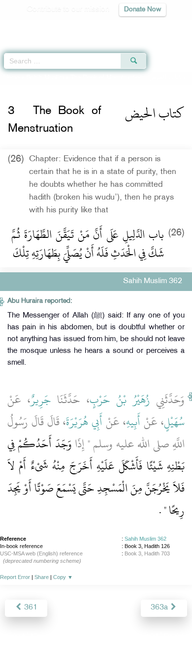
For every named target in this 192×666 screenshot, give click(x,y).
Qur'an (47, 27)
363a (160, 607)
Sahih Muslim (45, 78)
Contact (145, 637)
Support (69, 637)
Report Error (15, 577)
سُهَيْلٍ (174, 421)
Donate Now (142, 9)
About (15, 637)
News (40, 637)
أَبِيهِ (133, 421)
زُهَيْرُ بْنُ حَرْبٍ (120, 399)
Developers (107, 637)
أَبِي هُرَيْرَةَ (84, 421)
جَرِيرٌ (41, 399)
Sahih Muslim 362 (145, 539)
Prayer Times (123, 27)
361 (29, 607)
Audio (163, 27)
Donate (176, 637)
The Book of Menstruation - (125, 78)
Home (11, 78)
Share (41, 577)
